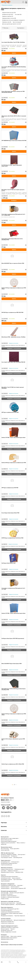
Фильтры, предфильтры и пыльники (8, 931)
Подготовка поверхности (7, 907)
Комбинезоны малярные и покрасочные (9, 927)
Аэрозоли (3, 875)
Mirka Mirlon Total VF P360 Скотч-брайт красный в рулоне (13, 190)
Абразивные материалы (7, 867)
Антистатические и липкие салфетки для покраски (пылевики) (11, 914)
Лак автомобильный (5, 855)
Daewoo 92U (3, 844)
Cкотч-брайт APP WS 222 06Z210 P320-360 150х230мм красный (14, 67)
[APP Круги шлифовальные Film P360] (14, 407)
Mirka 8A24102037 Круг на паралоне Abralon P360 (13, 263)
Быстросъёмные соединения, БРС (18, 888)
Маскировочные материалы (7, 915)
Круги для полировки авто (19, 920)
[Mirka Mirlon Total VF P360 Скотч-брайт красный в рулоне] (14, 184)
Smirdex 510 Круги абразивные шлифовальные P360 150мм (14, 288)
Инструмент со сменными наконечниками (10, 897)
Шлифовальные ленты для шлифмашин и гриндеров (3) (13, 20)
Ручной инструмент (15, 886)
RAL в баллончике (5, 848)
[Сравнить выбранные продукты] (26, 962)
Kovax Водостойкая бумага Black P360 (10, 512)
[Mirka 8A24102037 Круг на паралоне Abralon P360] (14, 258)
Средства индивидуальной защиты (9, 925)
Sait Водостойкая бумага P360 (8, 563)
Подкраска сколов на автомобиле (8, 842)
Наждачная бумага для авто (7, 869)
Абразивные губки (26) (6, 22)
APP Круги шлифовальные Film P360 (10, 412)
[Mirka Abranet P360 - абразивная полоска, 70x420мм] (14, 332)
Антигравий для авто (5, 861)
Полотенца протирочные (6, 910)
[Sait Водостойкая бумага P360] (14, 558)
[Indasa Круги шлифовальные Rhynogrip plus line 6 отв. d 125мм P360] (14, 209)
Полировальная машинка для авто (8, 885)
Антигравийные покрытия (6, 879)
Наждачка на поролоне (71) (7, 16)
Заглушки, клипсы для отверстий (17, 892)
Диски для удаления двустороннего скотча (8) (11, 23)
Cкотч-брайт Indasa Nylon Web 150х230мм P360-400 (13, 362)
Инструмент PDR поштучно (7, 894)
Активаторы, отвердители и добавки (8, 854)
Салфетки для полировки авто (7, 923)
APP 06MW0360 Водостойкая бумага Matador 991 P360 (14, 140)
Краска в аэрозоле (16, 878)
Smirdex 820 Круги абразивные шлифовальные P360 (14, 462)
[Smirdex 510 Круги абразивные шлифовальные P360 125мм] (14, 708)
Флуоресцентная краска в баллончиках (9, 876)
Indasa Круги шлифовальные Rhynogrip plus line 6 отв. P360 (13, 589)
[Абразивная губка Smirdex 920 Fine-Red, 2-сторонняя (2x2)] (14, 110)
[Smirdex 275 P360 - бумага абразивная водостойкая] (14, 432)
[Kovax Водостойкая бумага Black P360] (14, 507)
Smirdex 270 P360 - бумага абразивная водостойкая (13, 613)
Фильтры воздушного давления (7, 904)
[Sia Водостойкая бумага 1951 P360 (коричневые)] (14, 633)
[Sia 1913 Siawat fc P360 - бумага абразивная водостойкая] (14, 160)
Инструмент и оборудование (8, 883)
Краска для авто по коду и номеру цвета (9, 838)
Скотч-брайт (3, 870)
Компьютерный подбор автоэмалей (8, 841)
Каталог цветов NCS (14, 848)
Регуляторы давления (20, 904)
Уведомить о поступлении (14, 348)
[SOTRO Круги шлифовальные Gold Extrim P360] (14, 532)
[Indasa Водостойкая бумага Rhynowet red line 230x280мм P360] (14, 233)
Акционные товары (5, 936)
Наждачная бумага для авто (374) (9, 12)
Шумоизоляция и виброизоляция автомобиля (11, 944)
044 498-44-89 (8, 800)
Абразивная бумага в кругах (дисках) (9, 937)
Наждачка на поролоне (13, 870)
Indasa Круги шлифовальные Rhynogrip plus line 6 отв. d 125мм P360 (13, 215)
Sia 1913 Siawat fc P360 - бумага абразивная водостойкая (12, 166)
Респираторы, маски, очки (6, 930)
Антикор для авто (15, 861)
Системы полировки (6, 918)
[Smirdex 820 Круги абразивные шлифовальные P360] (14, 457)
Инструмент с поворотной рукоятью (8, 895)
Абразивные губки (19, 872)
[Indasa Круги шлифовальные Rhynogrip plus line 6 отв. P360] (14, 583)
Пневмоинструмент (5, 886)
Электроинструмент (5, 888)
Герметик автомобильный (6, 864)
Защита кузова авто (6, 860)
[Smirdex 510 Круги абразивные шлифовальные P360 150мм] (14, 282)
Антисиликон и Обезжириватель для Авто (10, 908)
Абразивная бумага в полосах (7, 872)
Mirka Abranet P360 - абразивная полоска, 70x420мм (13, 337)
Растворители (14, 855)
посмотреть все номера (5, 802)
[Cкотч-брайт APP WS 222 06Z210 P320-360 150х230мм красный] (14, 61)
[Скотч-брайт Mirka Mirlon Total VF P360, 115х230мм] (14, 37)
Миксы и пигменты (21, 842)
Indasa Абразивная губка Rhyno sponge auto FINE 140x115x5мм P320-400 (13, 92)
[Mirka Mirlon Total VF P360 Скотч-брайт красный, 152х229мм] (14, 382)
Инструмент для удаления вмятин (9, 891)
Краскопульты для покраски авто (8, 903)
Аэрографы (18, 903)
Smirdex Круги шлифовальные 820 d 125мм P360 (13, 764)
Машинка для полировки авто (7, 921)
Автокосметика (4, 942)
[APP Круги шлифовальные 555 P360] (14, 482)
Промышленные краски (6, 847)
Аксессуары (19, 885)
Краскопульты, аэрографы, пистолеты (10, 901)
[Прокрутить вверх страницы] (26, 958)
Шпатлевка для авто (17, 857)
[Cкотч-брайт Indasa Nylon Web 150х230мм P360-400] (14, 357)
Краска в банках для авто (6, 839)
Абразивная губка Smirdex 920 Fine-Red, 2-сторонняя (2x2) (14, 116)
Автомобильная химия (6, 878)
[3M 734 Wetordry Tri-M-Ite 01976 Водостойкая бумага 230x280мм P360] (14, 683)
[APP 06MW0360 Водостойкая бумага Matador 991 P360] (14, 135)
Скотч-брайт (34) (18, 14)
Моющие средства (5, 928)
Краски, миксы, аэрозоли (16, 936)
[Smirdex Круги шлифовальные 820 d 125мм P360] (14, 759)
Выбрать (14, 200)
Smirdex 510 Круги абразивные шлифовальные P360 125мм (14, 714)
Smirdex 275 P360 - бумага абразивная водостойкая (13, 437)
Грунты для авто (21, 854)
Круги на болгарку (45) (17, 22)
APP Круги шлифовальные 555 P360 (10, 487)
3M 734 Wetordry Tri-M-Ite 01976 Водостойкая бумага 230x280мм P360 (14, 689)
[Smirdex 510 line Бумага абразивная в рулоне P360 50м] (14, 733)
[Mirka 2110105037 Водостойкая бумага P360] (14, 658)
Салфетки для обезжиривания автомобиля (10, 911)
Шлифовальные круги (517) (7, 14)
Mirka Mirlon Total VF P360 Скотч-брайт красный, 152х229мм (13, 388)
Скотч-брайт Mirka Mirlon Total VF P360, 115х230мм (13, 42)
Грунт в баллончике (17, 879)
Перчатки (12, 928)
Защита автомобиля (5, 880)
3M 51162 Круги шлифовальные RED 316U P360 (12, 312)
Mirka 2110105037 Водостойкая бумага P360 (12, 663)
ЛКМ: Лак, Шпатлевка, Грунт (7, 853)
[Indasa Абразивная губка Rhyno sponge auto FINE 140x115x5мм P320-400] (14, 86)
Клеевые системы (5, 898)
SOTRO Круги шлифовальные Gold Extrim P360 (12, 537)
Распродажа (4, 934)
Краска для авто (5, 836)
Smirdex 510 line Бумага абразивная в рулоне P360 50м (13, 739)
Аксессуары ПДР (4, 892)
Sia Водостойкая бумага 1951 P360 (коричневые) (13, 638)
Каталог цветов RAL (5, 850)
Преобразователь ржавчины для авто (9, 863)
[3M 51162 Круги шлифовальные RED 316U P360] (14, 307)
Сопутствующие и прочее (6, 857)
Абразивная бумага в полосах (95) (9, 18)
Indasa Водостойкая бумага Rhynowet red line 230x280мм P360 (12, 239)
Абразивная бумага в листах (7, 939)
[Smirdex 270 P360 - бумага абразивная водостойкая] (14, 608)
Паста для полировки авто (6, 920)
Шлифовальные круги (19, 869)
